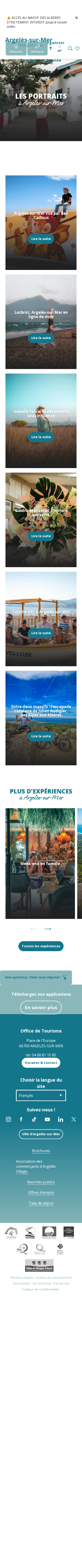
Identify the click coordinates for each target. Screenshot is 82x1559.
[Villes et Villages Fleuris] (39, 1265)
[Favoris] (77, 49)
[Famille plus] (11, 1232)
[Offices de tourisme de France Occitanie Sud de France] (31, 1248)
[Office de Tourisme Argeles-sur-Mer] (29, 42)
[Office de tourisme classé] (69, 1232)
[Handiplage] (30, 1232)
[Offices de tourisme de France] (60, 1248)
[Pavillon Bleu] (49, 1232)
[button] (70, 48)
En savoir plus (41, 1007)
